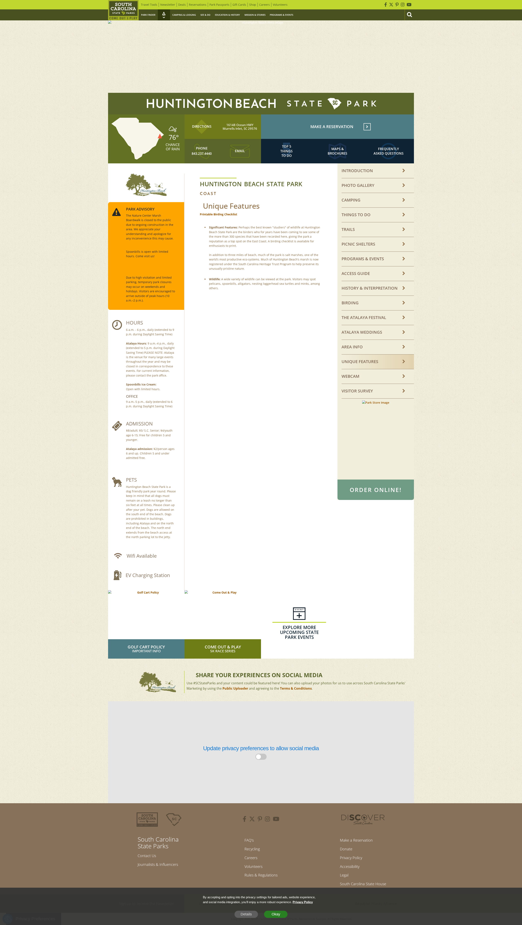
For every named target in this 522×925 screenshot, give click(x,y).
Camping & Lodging (184, 14)
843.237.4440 (202, 153)
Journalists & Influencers (158, 864)
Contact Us (147, 855)
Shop (252, 5)
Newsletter (167, 5)
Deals (182, 5)
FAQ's (249, 840)
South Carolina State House (363, 883)
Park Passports (219, 5)
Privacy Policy (351, 857)
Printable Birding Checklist (218, 214)
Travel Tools (149, 5)
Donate (346, 848)
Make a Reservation (356, 840)
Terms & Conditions (296, 688)
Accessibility (349, 866)
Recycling (252, 848)
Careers (264, 5)
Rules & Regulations (261, 875)
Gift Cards (239, 5)
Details (246, 914)
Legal (344, 875)
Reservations (197, 5)
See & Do (205, 14)
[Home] (123, 10)
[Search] (409, 14)
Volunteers (280, 5)
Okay (276, 914)
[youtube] (276, 819)
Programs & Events (281, 14)
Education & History (227, 14)
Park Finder (148, 14)
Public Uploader (235, 688)
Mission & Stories (254, 14)
